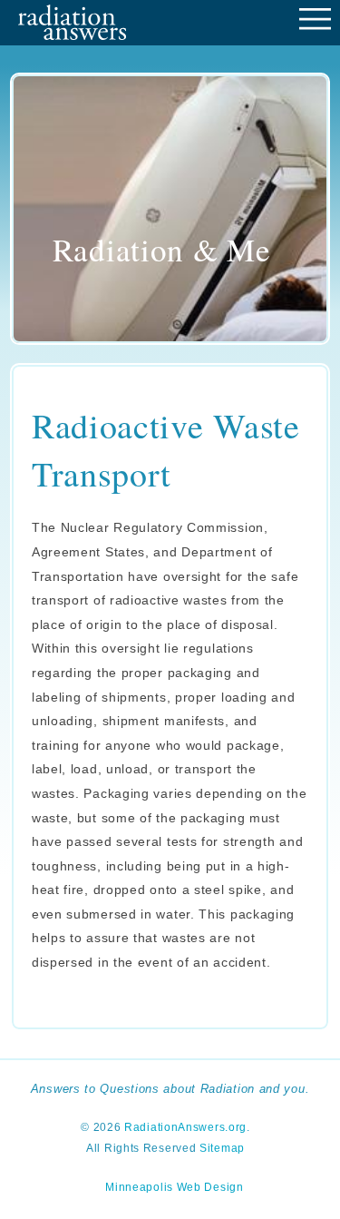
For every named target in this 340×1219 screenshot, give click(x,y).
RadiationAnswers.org (185, 1127)
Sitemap (222, 1148)
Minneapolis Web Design (174, 1187)
